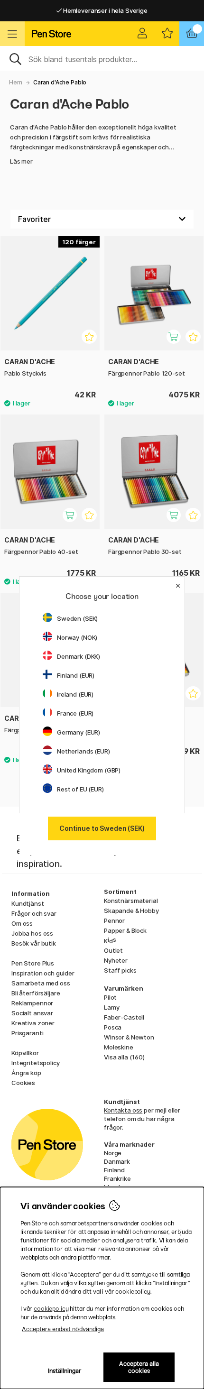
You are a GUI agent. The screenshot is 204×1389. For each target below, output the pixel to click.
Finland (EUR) (75, 675)
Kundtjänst (27, 903)
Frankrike (117, 1178)
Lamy (111, 1007)
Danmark (117, 1161)
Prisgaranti (27, 1033)
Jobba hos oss (32, 933)
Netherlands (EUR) (83, 751)
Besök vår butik (33, 943)
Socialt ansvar (32, 1013)
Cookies (23, 1082)
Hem (15, 82)
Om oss (22, 923)
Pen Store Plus (32, 963)
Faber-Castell (124, 1017)
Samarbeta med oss (40, 983)
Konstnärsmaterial (131, 900)
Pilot (110, 997)
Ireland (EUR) (75, 694)
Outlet (113, 950)
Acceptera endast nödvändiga (63, 1329)
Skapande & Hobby (131, 910)
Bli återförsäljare (35, 993)
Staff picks (120, 970)
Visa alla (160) (124, 1057)
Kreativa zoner (33, 1023)
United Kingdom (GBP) (89, 770)
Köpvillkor (25, 1053)
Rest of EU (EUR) (80, 789)
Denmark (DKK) (78, 656)
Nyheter (116, 960)
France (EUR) (75, 713)
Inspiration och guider (42, 973)
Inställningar (65, 1370)
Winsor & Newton (129, 1037)
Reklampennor (32, 1003)
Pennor (114, 920)
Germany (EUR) (78, 732)
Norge (112, 1153)
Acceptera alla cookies (139, 1367)
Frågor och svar (33, 913)
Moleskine (118, 1047)
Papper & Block (125, 930)
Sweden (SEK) (77, 618)
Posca (112, 1027)
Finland (114, 1170)
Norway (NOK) (77, 637)
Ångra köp (26, 1072)
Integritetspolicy (35, 1063)
